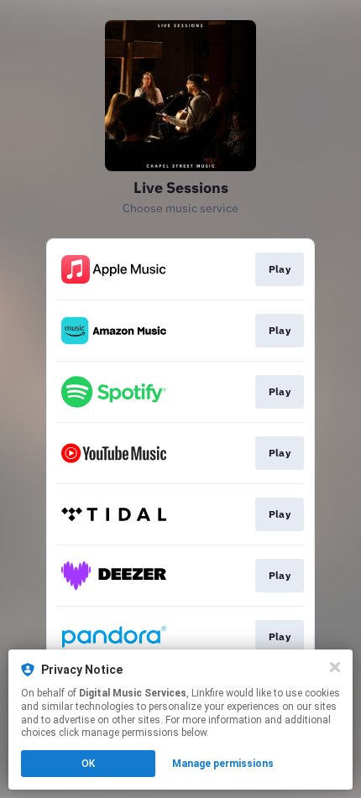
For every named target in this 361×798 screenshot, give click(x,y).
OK (88, 763)
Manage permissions (223, 763)
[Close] (335, 667)
